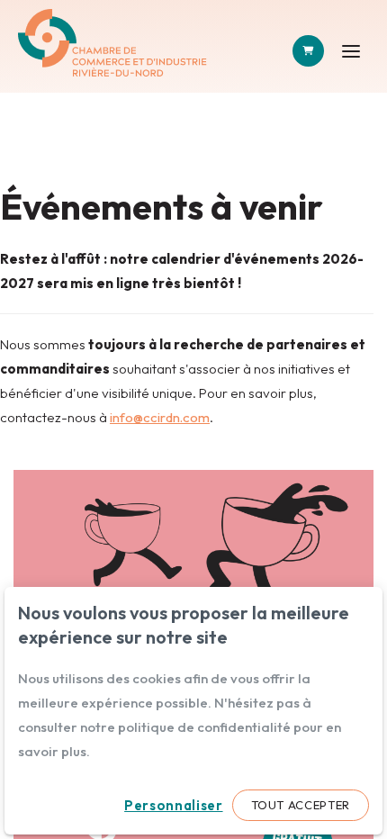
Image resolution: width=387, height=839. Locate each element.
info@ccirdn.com (160, 417)
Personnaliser (173, 805)
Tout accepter (300, 805)
